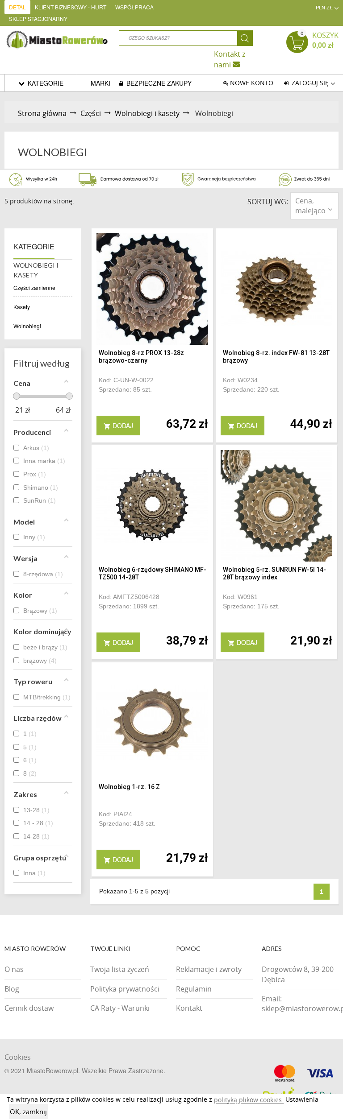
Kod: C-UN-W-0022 (126, 380)
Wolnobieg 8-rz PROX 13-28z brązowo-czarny (141, 356)
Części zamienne (34, 287)
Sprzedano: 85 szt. (125, 389)
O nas (14, 969)
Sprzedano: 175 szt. (251, 606)
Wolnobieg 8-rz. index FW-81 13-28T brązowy (276, 356)
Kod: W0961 (240, 596)
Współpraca (134, 7)
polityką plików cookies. (249, 1100)
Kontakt (189, 1008)
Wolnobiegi (27, 326)
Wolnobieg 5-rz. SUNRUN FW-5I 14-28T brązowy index (274, 573)
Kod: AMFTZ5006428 (129, 596)
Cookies (17, 1057)
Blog (11, 989)
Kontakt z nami (229, 59)
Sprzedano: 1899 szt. (129, 606)
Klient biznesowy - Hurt (70, 7)
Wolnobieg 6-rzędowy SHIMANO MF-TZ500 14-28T (152, 573)
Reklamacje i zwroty (209, 969)
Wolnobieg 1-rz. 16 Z (129, 786)
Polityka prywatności (124, 989)
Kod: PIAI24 (115, 814)
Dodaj (118, 425)
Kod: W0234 (240, 380)
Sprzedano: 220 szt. (251, 389)
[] (245, 38)
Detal (17, 7)
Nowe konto (251, 83)
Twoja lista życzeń (119, 969)
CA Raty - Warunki (120, 1008)
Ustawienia (301, 1099)
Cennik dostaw (29, 1008)
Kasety (21, 306)
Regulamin (194, 989)
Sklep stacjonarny (38, 18)
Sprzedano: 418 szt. (127, 823)
